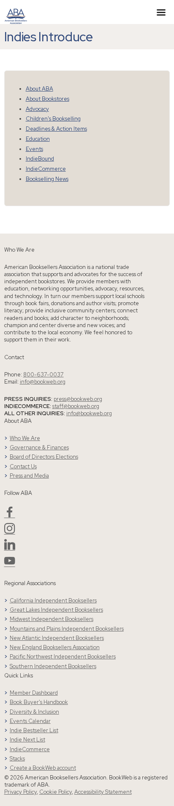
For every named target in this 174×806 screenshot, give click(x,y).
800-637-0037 (43, 374)
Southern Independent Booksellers (53, 666)
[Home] (15, 11)
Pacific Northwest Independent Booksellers (63, 656)
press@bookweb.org (78, 399)
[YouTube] (9, 564)
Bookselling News (47, 179)
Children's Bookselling (53, 118)
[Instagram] (9, 531)
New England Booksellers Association (55, 647)
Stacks (17, 758)
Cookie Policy (55, 791)
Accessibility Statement (103, 791)
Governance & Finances (39, 447)
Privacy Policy (20, 791)
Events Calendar (30, 721)
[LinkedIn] (9, 547)
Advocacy (37, 109)
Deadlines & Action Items (56, 128)
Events (34, 149)
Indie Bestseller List (34, 730)
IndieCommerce (46, 168)
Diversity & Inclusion (34, 711)
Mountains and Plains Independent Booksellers (67, 628)
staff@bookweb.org (75, 406)
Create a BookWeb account (43, 767)
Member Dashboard (34, 692)
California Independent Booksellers (53, 600)
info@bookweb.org (42, 381)
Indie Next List (27, 739)
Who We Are (25, 438)
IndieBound (40, 158)
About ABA (39, 88)
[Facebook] (9, 515)
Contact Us (23, 466)
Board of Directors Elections (44, 456)
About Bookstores (47, 98)
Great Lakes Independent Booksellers (56, 609)
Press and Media (29, 475)
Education (38, 138)
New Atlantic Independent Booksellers (57, 638)
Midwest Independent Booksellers (51, 619)
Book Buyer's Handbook (39, 702)
